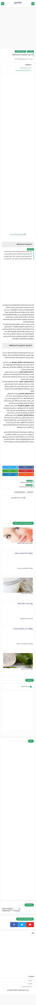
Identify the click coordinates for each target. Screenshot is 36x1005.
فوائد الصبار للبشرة (27, 669)
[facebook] (14, 924)
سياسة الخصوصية (27, 986)
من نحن (30, 980)
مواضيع (18, 3)
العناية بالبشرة (20, 51)
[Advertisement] (18, 29)
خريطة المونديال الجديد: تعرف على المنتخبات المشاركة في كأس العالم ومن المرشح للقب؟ (17, 259)
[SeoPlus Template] (27, 990)
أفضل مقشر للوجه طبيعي (25, 543)
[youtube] (30, 924)
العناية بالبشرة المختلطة (22, 70)
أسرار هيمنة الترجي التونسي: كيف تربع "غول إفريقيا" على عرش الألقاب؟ (17, 256)
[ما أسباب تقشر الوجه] (18, 610)
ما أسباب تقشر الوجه (26, 618)
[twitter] (22, 924)
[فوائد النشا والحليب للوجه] (18, 560)
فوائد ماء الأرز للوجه (27, 593)
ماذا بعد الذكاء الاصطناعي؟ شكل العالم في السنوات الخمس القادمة (17, 254)
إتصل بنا (30, 983)
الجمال (30, 51)
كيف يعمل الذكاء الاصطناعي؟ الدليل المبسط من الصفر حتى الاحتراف (17, 251)
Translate (17, 911)
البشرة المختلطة (25, 68)
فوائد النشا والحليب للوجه (25, 568)
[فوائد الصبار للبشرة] (18, 660)
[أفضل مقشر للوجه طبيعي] (18, 534)
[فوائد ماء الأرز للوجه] (18, 585)
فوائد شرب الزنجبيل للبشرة (25, 644)
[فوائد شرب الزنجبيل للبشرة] (18, 635)
